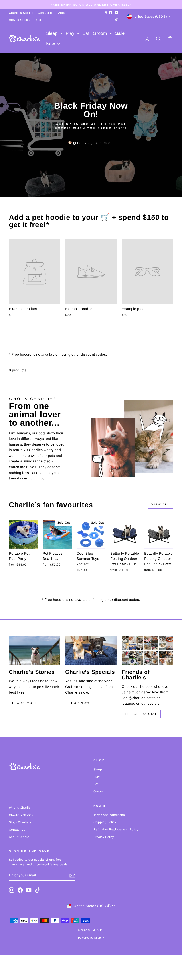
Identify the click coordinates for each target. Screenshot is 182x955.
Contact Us (17, 829)
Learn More (25, 702)
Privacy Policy (103, 837)
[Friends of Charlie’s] (147, 650)
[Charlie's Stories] (34, 650)
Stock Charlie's (20, 822)
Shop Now (79, 702)
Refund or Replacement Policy (115, 829)
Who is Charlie (20, 807)
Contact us (46, 12)
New (51, 43)
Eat (86, 33)
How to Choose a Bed (25, 19)
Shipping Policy (104, 822)
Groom (100, 33)
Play (71, 33)
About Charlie (19, 837)
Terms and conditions (109, 815)
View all (160, 504)
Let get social (141, 713)
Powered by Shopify (91, 937)
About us (64, 12)
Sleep (52, 33)
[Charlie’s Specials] (91, 650)
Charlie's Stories (21, 12)
